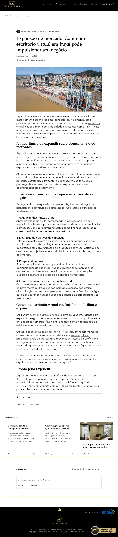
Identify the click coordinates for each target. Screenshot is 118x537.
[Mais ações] (100, 31)
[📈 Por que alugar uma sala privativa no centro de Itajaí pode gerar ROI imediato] (96, 431)
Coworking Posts (22, 16)
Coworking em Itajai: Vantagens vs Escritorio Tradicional (19, 427)
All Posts (8, 16)
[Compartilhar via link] (34, 397)
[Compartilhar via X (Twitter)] (23, 397)
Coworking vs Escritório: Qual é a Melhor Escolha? (57, 427)
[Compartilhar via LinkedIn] (29, 397)
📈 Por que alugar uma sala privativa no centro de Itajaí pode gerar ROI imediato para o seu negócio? (96, 445)
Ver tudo (110, 417)
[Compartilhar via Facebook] (17, 397)
